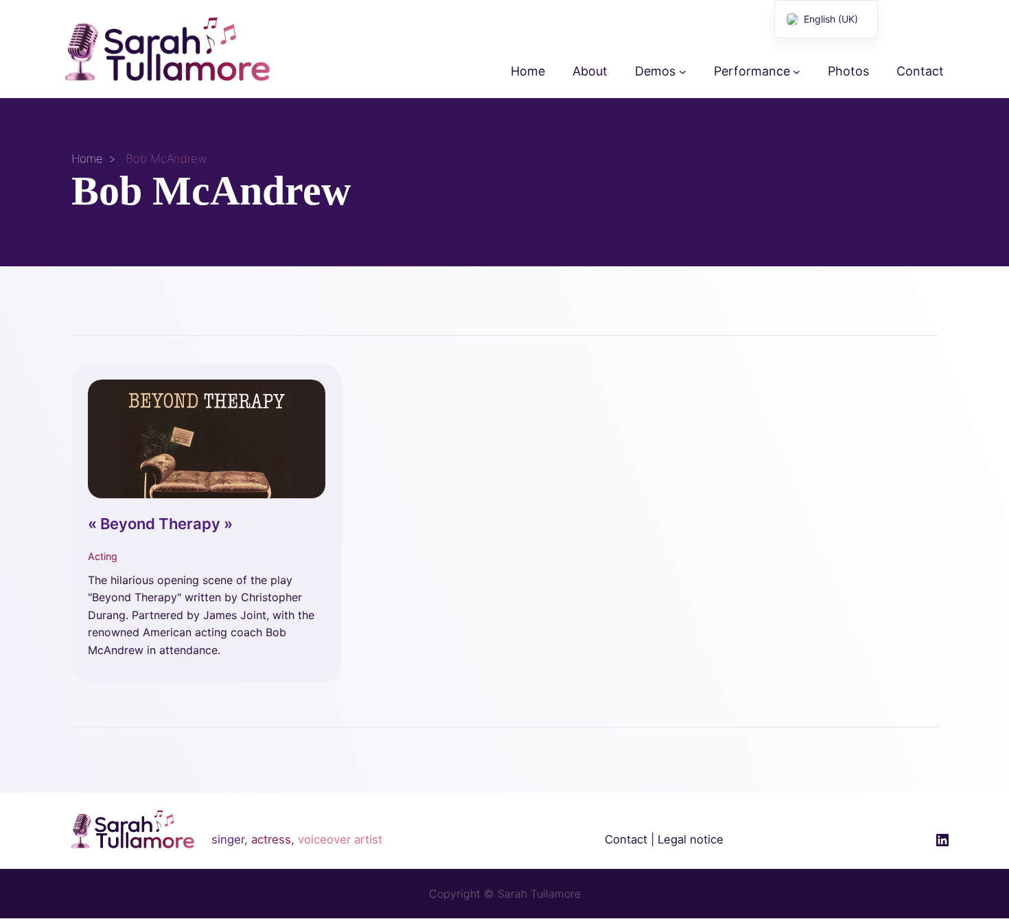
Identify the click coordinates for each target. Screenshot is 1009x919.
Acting (102, 556)
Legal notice (690, 839)
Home (87, 158)
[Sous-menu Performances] (796, 71)
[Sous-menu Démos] (682, 71)
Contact (626, 839)
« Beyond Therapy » (160, 524)
